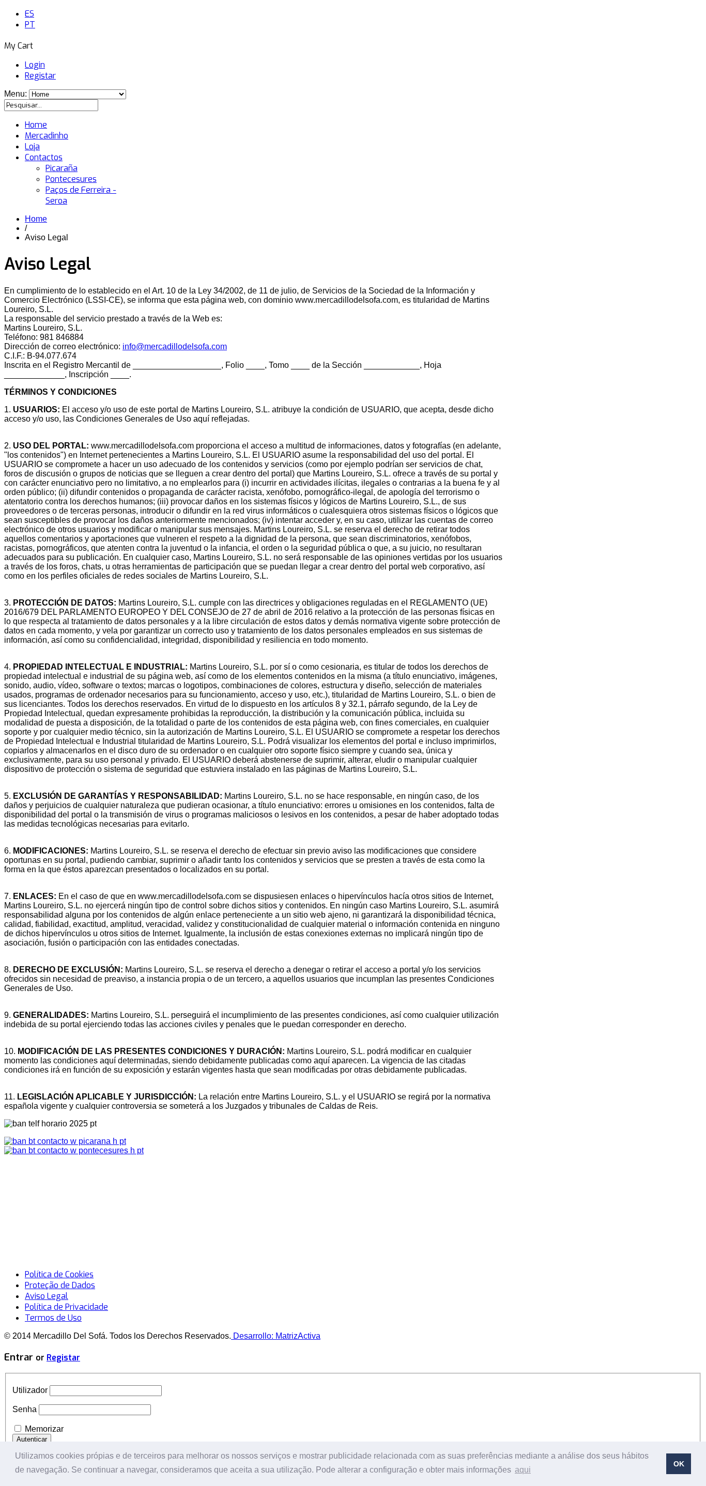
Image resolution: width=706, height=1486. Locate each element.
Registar (40, 75)
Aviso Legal (46, 1296)
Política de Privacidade (66, 1307)
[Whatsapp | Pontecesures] (74, 1150)
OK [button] (678, 1464)
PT (30, 24)
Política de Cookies (59, 1274)
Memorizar (44, 1429)
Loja (32, 146)
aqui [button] (523, 1469)
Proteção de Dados (60, 1285)
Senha (24, 1409)
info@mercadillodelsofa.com (174, 346)
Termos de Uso (53, 1317)
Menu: (16, 93)
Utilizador (30, 1390)
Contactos (44, 157)
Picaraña (61, 168)
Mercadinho (46, 135)
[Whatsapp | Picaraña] (65, 1141)
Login (35, 64)
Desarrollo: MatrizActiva (275, 1336)
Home (36, 124)
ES (29, 13)
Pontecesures (71, 179)
